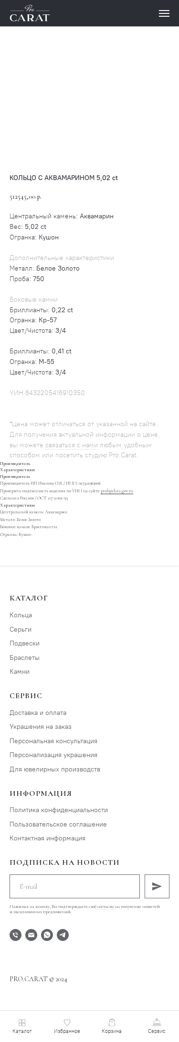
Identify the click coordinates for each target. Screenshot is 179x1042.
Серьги (21, 629)
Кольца (21, 615)
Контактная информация (47, 838)
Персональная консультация (53, 741)
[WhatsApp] (47, 935)
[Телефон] (15, 935)
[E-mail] (31, 935)
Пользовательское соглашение (58, 824)
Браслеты (25, 658)
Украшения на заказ (41, 727)
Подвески (25, 643)
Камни (20, 672)
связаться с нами (71, 445)
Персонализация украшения (53, 755)
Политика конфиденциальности (59, 810)
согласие (105, 906)
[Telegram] (63, 935)
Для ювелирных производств (55, 769)
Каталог (29, 598)
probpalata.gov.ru (117, 491)
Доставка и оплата (38, 713)
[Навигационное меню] (164, 13)
